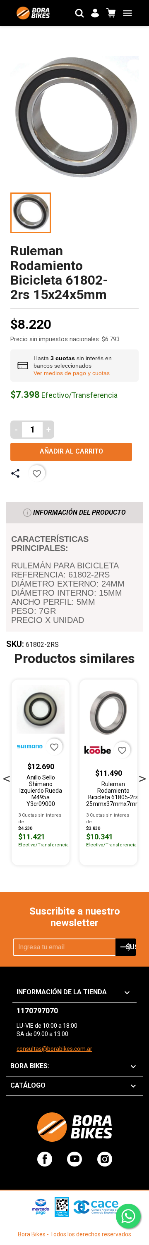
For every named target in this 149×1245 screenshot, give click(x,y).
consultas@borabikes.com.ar (54, 1048)
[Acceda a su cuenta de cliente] (95, 13)
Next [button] (142, 776)
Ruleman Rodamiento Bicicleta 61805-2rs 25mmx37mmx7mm (113, 794)
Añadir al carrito (71, 451)
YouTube (74, 1159)
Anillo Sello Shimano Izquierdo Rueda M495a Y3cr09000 (40, 790)
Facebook (44, 1159)
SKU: (15, 644)
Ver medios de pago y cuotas (72, 373)
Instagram (104, 1159)
